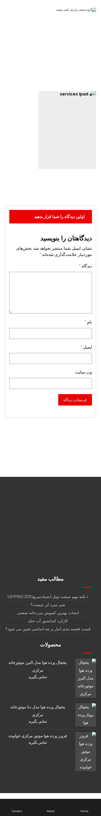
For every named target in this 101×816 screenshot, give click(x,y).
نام (88, 322)
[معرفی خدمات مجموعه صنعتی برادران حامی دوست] (75, 11)
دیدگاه (85, 266)
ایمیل (86, 347)
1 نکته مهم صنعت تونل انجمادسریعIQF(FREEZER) (48, 596)
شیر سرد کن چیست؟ (48, 604)
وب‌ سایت (83, 372)
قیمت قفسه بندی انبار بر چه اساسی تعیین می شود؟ (47, 629)
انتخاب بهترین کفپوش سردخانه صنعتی (48, 613)
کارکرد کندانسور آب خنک (48, 621)
